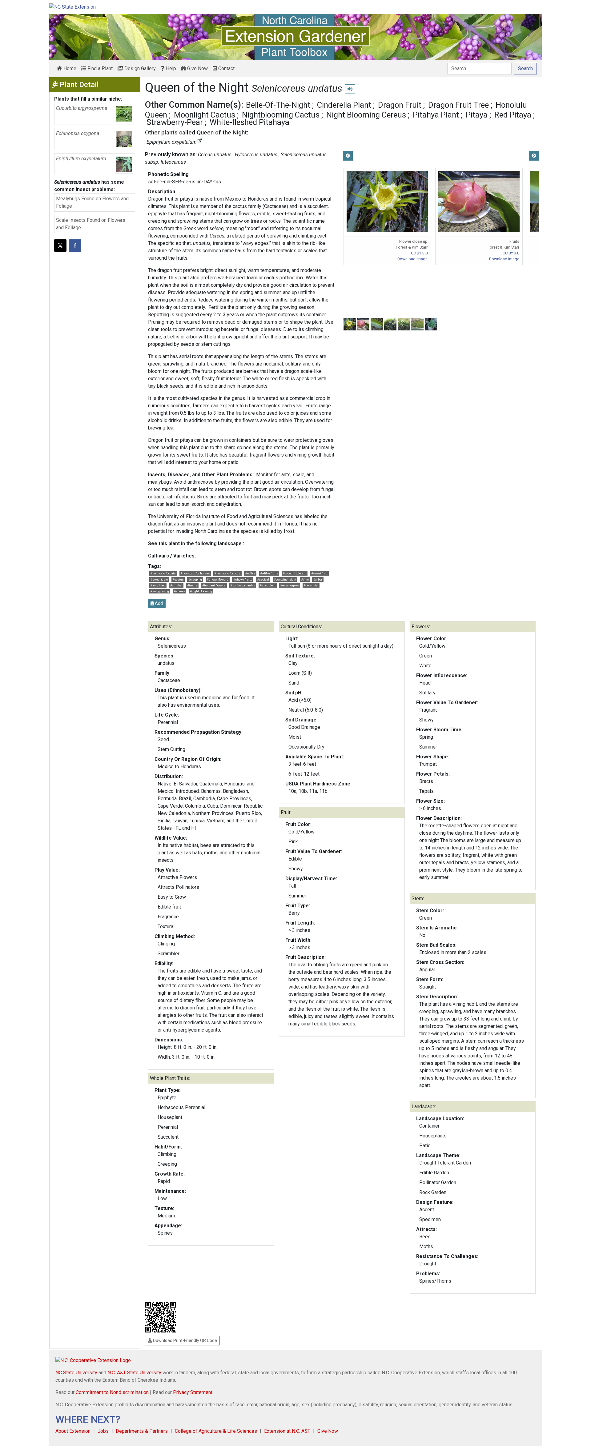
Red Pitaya (512, 114)
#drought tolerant (294, 573)
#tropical (263, 579)
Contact (226, 68)
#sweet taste (159, 579)
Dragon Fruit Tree (458, 105)
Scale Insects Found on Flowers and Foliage (90, 223)
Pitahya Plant (436, 114)
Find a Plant (99, 68)
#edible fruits (269, 573)
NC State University (76, 1373)
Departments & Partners (142, 1431)
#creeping (195, 579)
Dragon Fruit (399, 105)
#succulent (267, 585)
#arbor (317, 579)
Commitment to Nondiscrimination (112, 1392)
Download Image (412, 259)
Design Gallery (139, 68)
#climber (176, 585)
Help (170, 68)
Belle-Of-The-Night (278, 105)
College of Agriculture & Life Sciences (216, 1431)
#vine (305, 579)
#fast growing (160, 591)
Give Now (197, 68)
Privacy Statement (192, 1392)
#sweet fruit (319, 573)
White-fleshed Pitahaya (249, 122)
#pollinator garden (243, 585)
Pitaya (477, 114)
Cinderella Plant (344, 105)
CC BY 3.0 (419, 253)
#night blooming (201, 591)
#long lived (158, 585)
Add (158, 603)
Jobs (103, 1431)
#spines (179, 591)
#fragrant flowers (214, 585)
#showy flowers (217, 579)
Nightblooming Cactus (281, 114)
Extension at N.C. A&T (287, 1431)
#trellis (192, 585)
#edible (250, 573)
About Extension (72, 1431)
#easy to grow (289, 585)
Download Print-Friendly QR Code (184, 1340)
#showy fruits (242, 579)
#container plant (285, 579)
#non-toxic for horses (195, 573)
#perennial (311, 585)
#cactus (178, 579)
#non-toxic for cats (163, 573)
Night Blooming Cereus (366, 114)
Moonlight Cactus (204, 114)
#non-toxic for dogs (227, 573)
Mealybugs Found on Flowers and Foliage (92, 202)
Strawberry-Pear (175, 122)
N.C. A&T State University (134, 1373)
